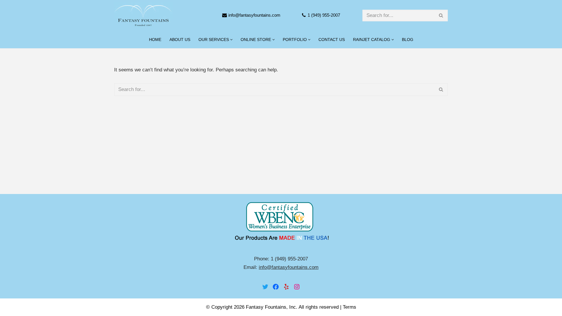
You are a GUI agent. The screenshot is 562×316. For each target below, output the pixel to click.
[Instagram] (296, 286)
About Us (179, 39)
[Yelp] (286, 286)
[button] (231, 40)
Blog (407, 39)
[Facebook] (275, 286)
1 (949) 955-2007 (324, 15)
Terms (349, 307)
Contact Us (331, 39)
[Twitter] (265, 286)
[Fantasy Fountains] (143, 15)
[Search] (441, 15)
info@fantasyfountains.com (254, 15)
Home (155, 39)
